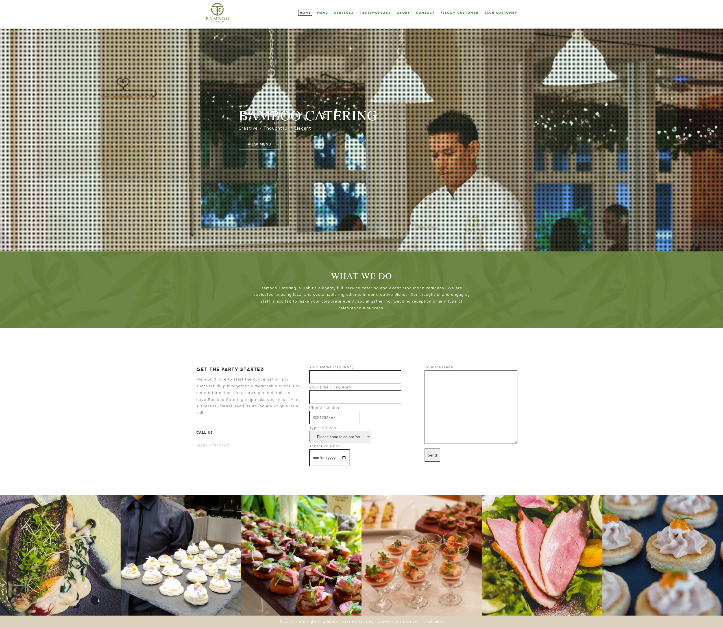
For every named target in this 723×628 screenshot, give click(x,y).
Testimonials (375, 13)
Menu (322, 13)
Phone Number (324, 407)
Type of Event (323, 427)
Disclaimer (432, 621)
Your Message (438, 366)
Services (344, 13)
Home (305, 13)
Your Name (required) (331, 366)
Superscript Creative (396, 621)
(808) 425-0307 (212, 445)
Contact (425, 13)
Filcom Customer (459, 13)
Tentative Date (324, 445)
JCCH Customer (500, 13)
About (403, 13)
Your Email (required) (331, 386)
